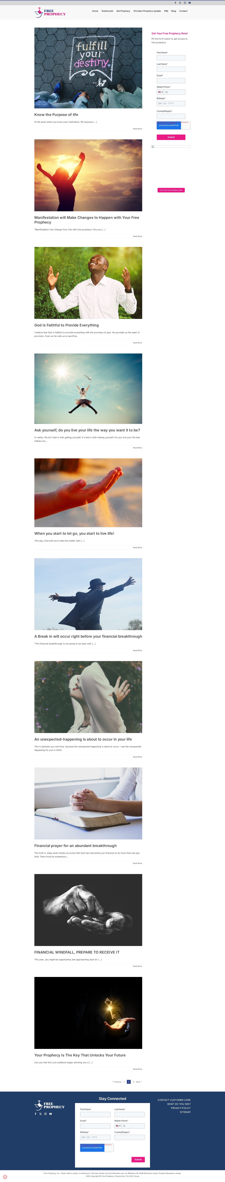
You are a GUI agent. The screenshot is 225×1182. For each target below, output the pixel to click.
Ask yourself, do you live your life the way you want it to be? (87, 430)
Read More (137, 129)
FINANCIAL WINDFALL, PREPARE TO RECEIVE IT (77, 952)
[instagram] (45, 1114)
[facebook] (35, 1114)
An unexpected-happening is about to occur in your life (83, 739)
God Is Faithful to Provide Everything (66, 325)
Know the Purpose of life (56, 114)
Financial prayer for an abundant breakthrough (75, 845)
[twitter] (40, 1114)
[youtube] (50, 1114)
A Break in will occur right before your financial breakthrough (88, 636)
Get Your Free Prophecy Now (171, 190)
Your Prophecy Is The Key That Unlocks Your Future (80, 1055)
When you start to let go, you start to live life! (74, 533)
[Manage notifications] (5, 1177)
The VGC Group (132, 1176)
